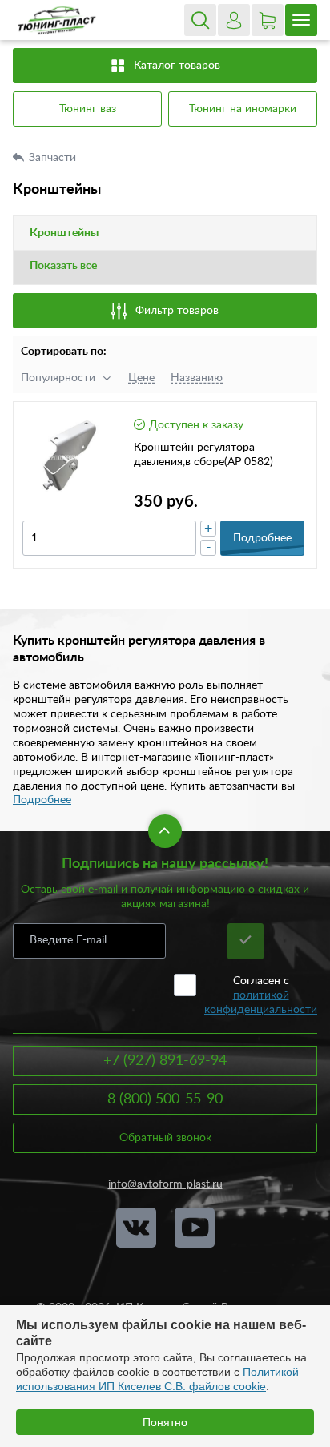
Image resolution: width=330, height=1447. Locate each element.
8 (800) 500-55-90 (165, 1099)
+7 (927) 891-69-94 (165, 1061)
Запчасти (54, 157)
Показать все (63, 265)
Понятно (165, 1422)
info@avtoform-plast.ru (165, 1184)
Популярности (58, 378)
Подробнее (42, 800)
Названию (197, 378)
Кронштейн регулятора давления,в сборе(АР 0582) (203, 455)
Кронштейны (64, 233)
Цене (141, 378)
